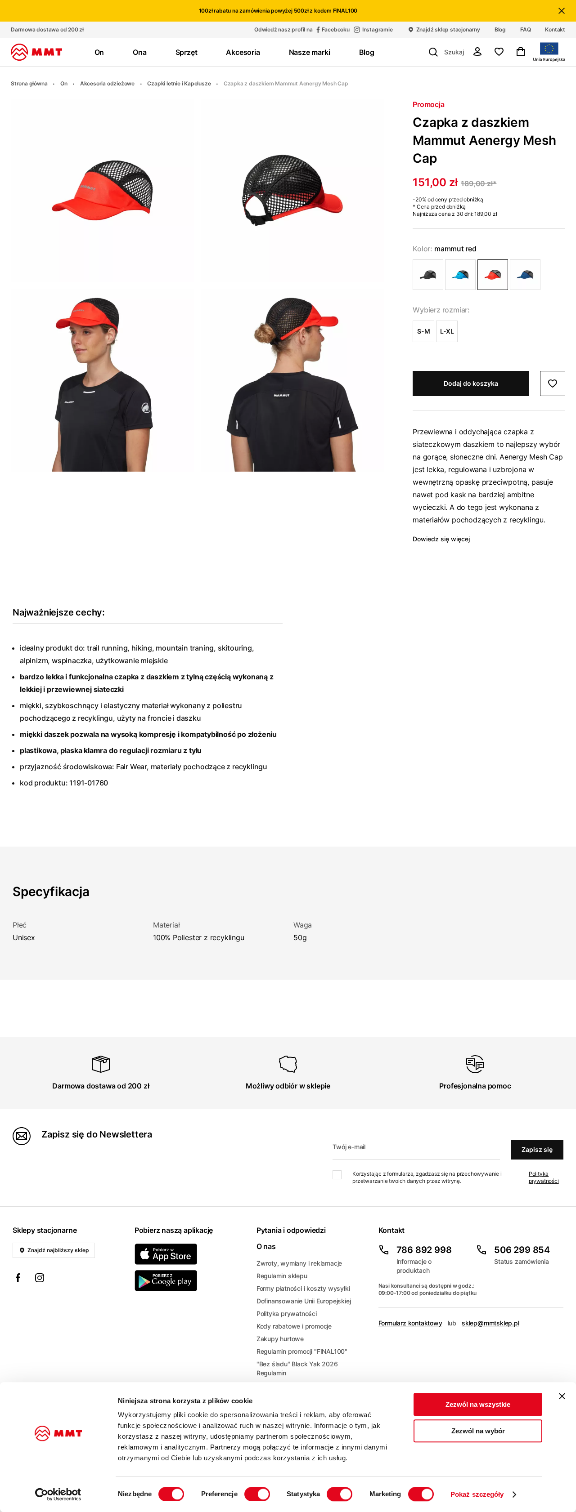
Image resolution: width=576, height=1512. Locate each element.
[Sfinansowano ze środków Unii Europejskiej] (549, 52)
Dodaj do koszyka (471, 383)
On (64, 83)
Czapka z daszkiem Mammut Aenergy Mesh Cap (286, 83)
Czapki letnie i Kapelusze (179, 83)
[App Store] (190, 1254)
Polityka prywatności (544, 1177)
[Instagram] (39, 1279)
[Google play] (190, 1280)
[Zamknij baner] (562, 1396)
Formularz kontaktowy (410, 1323)
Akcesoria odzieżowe (107, 83)
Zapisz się (537, 1149)
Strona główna (29, 83)
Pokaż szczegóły (477, 1494)
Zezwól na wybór (478, 1431)
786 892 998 (424, 1249)
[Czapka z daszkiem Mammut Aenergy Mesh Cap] (428, 275)
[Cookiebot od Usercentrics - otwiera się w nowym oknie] (58, 1494)
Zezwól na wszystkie (478, 1404)
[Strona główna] (36, 52)
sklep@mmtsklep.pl (490, 1323)
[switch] (257, 1494)
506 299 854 (522, 1249)
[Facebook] (18, 1279)
